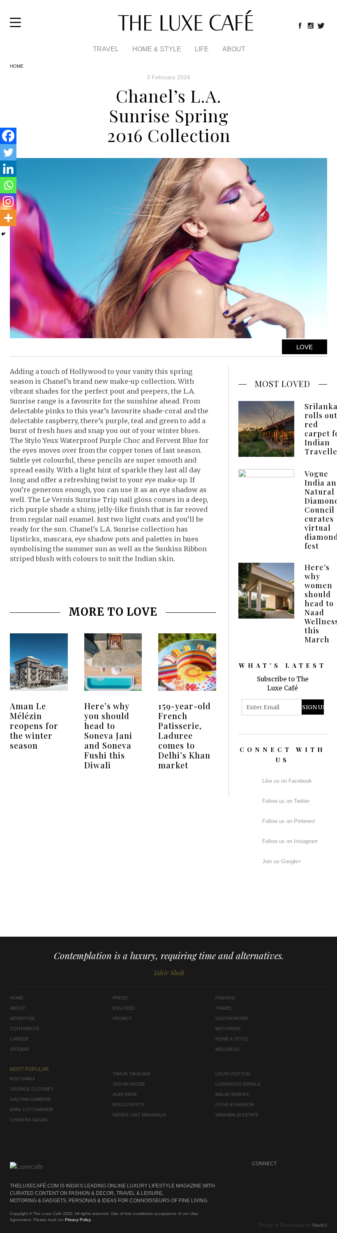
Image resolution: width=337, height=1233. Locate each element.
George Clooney (31, 1088)
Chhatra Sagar (29, 1119)
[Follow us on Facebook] (300, 25)
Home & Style (156, 49)
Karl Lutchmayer (31, 1109)
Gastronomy (231, 1018)
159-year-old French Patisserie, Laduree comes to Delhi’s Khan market (184, 735)
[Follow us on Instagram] (310, 25)
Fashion (225, 997)
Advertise (22, 1018)
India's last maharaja (139, 1114)
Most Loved (282, 383)
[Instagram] (8, 201)
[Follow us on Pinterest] (305, 1174)
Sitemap (19, 1049)
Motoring (228, 1028)
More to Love (113, 612)
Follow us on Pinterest (288, 821)
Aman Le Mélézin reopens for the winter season (34, 725)
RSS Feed (124, 1008)
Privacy (122, 1018)
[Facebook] (8, 136)
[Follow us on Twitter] (321, 25)
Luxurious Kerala (237, 1084)
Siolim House (129, 1084)
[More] (8, 218)
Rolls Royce (129, 1104)
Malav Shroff (232, 1094)
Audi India (124, 1094)
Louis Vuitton (232, 1073)
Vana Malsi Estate (237, 1114)
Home (16, 66)
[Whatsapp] (8, 185)
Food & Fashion (234, 1104)
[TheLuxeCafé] (185, 28)
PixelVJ (319, 1225)
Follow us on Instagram (290, 841)
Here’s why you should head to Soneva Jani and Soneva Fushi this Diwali (108, 735)
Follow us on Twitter (285, 801)
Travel (106, 49)
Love (304, 347)
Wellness (227, 1049)
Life (202, 49)
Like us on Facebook (287, 781)
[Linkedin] (8, 168)
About (233, 49)
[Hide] (3, 234)
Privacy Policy (77, 1219)
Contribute (24, 1028)
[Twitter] (8, 152)
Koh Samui (22, 1078)
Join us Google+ (281, 861)
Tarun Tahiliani (131, 1073)
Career (19, 1038)
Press (120, 997)
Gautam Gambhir (30, 1099)
